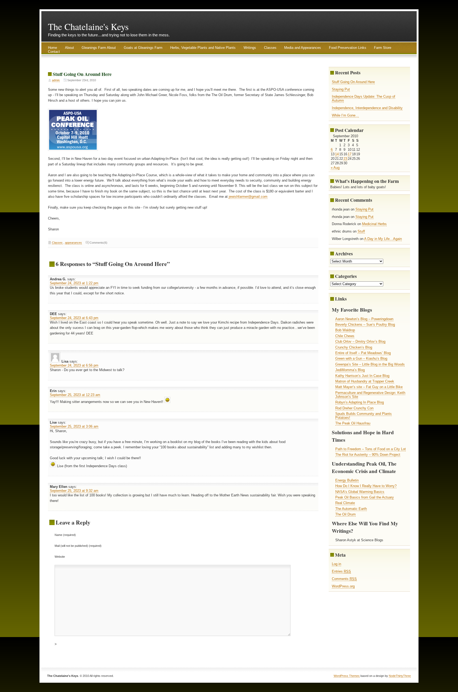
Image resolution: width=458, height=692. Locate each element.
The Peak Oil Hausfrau (352, 423)
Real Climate (345, 503)
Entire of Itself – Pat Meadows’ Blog (363, 353)
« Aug (335, 168)
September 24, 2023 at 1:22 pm (74, 283)
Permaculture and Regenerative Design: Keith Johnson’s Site (370, 395)
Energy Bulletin (347, 480)
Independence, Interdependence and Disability (367, 108)
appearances (73, 242)
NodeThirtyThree (400, 675)
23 (345, 159)
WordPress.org (343, 586)
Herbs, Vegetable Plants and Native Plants (203, 48)
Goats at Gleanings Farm (143, 48)
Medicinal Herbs (374, 224)
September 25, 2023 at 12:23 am (75, 395)
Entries (341, 571)
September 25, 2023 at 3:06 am (74, 426)
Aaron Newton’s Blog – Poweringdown (364, 319)
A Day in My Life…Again (383, 239)
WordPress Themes (347, 675)
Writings (250, 48)
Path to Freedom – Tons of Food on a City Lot (370, 449)
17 (349, 154)
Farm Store (382, 48)
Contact (54, 52)
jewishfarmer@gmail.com (248, 197)
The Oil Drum (345, 514)
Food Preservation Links (347, 48)
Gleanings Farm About (99, 48)
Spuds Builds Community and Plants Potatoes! (363, 416)
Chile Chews (344, 336)
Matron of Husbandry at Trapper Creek (364, 381)
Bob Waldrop (345, 330)
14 (337, 154)
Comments (344, 579)
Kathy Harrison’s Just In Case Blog (362, 376)
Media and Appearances (302, 48)
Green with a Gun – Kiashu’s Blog (361, 358)
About (69, 48)
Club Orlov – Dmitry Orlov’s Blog (360, 341)
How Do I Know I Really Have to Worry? (366, 486)
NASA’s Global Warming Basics (359, 492)
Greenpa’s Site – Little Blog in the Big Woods (370, 364)
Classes (270, 48)
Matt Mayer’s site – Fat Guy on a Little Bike (369, 387)
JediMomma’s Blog (350, 370)
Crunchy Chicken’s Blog (353, 347)
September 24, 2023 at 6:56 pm (74, 365)
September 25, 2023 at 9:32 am (74, 491)
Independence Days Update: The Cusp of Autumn (363, 98)
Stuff (361, 231)
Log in (336, 564)
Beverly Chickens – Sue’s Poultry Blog (365, 324)
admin (56, 80)
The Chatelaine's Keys (88, 26)
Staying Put (341, 89)
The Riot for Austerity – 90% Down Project (367, 455)
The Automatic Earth (351, 509)
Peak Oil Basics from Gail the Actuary (364, 497)
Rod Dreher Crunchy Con (354, 408)
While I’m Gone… (345, 115)
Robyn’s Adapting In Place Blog (359, 402)
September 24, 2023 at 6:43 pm (74, 318)
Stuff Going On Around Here (82, 74)
